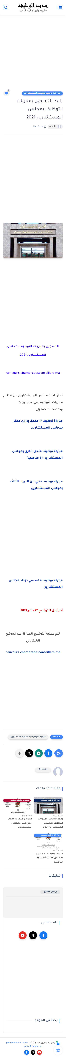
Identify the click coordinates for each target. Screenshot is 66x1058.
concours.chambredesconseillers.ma (33, 652)
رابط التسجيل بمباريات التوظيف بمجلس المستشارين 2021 (50, 823)
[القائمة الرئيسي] (60, 7)
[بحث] (5, 7)
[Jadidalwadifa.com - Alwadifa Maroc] (33, 7)
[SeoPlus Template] (58, 1043)
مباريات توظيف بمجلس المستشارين (42, 93)
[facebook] (43, 935)
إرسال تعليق (50, 892)
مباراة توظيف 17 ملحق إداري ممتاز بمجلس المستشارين (20, 823)
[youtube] (23, 935)
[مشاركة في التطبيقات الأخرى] (20, 753)
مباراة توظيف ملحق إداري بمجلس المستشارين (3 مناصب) (49, 858)
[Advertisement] (33, 54)
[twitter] (33, 935)
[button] (48, 753)
